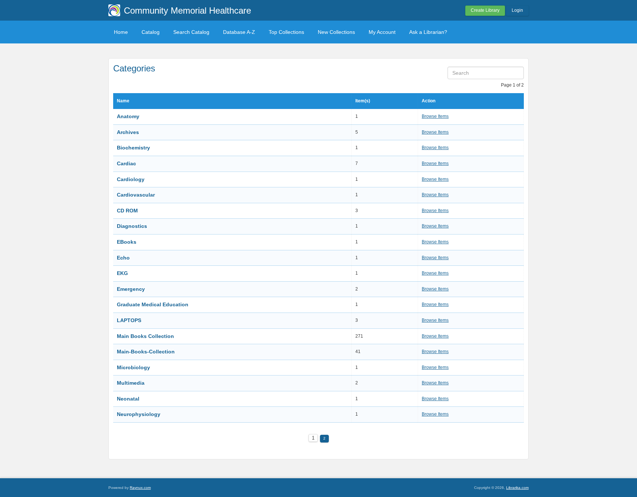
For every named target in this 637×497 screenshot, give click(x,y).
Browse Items (435, 116)
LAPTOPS (129, 320)
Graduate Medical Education (152, 304)
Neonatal (128, 399)
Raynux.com (140, 488)
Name (123, 100)
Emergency (131, 289)
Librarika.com (517, 488)
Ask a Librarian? (428, 32)
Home (121, 32)
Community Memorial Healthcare (187, 10)
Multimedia (131, 383)
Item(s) (362, 100)
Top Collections (286, 32)
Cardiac (126, 163)
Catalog (151, 32)
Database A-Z (239, 32)
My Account (382, 32)
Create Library (485, 10)
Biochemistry (133, 148)
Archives (128, 132)
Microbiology (133, 367)
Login (517, 10)
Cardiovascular (136, 195)
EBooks (126, 242)
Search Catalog (191, 32)
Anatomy (128, 116)
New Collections (336, 32)
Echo (123, 258)
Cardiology (131, 179)
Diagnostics (132, 226)
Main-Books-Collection (146, 352)
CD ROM (127, 211)
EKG (122, 273)
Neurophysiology (138, 414)
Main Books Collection (145, 336)
